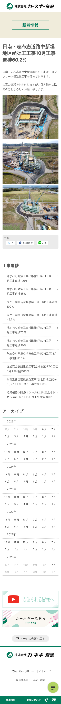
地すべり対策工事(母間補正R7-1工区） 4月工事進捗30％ (32, 343)
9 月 (35, 451)
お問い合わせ (34, 699)
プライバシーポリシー (22, 671)
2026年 (11, 421)
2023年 (11, 489)
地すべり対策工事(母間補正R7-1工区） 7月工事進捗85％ (32, 291)
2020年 (11, 557)
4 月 (26, 436)
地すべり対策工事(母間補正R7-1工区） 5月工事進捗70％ (32, 330)
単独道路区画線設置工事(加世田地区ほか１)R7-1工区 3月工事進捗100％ (32, 382)
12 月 (7, 451)
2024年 (11, 466)
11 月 (16, 451)
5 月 (16, 436)
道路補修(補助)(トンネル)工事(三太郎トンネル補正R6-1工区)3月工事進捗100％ (32, 395)
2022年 (11, 511)
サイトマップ (44, 671)
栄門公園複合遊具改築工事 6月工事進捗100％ (32, 304)
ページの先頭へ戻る (32, 638)
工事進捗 (11, 265)
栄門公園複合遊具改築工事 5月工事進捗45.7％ (32, 317)
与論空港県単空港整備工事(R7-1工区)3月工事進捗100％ (32, 356)
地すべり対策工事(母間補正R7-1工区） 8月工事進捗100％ (32, 278)
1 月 (54, 436)
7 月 (54, 429)
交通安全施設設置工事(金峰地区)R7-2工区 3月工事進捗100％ (32, 369)
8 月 (44, 429)
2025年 (11, 444)
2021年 (11, 534)
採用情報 (10, 699)
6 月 (7, 436)
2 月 (44, 436)
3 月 (35, 436)
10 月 (26, 451)
